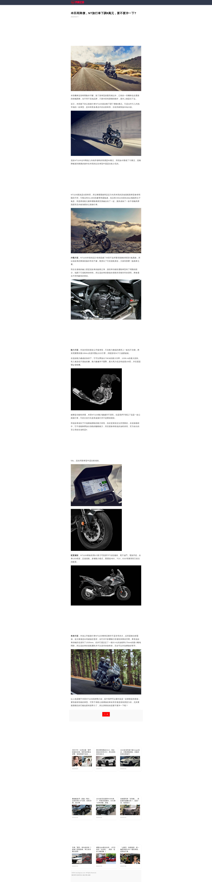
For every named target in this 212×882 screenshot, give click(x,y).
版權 (89, 875)
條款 (84, 875)
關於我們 (74, 875)
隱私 (86, 875)
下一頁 (106, 714)
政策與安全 (79, 875)
